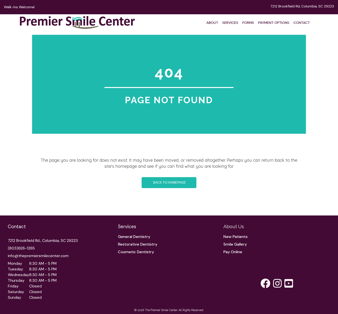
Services (230, 22)
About (212, 22)
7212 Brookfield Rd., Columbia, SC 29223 (43, 240)
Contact (301, 22)
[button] (169, 182)
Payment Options (273, 22)
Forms (248, 22)
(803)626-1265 (21, 248)
